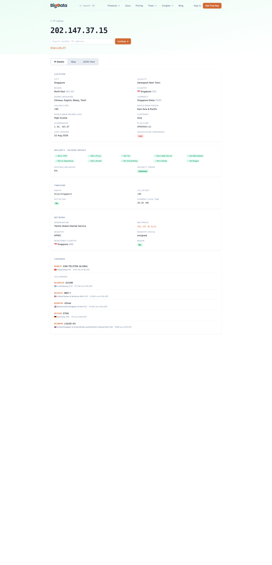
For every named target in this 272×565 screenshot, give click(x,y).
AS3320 (58, 313)
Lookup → (123, 41)
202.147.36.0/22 (146, 226)
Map (73, 61)
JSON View (89, 61)
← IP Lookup (56, 20)
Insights (166, 5)
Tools (151, 5)
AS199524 (59, 282)
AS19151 (58, 293)
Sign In (197, 5)
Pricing (139, 5)
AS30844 (58, 323)
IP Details (59, 61)
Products (112, 5)
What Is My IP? (58, 47)
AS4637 (58, 266)
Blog (181, 5)
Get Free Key (212, 5)
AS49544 (58, 303)
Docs (128, 5)
